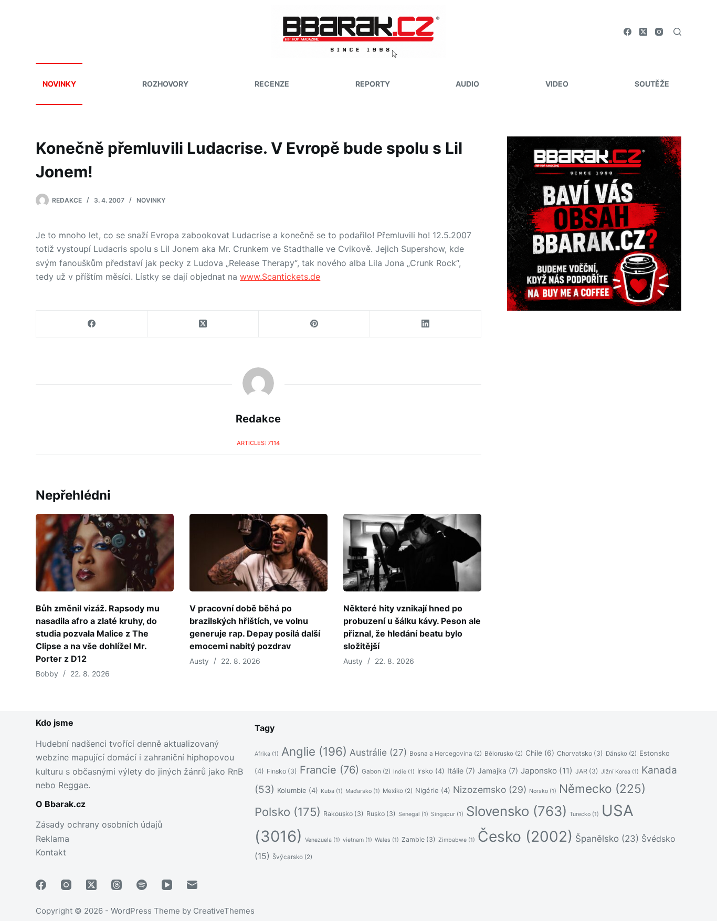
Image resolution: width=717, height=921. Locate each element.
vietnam (357, 840)
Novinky (59, 83)
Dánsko (621, 753)
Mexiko (398, 791)
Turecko (584, 814)
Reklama (52, 838)
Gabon (376, 771)
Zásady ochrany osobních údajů (99, 824)
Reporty (372, 83)
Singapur (447, 814)
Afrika (267, 753)
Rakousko (343, 814)
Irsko (431, 771)
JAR (586, 771)
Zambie (419, 839)
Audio (467, 83)
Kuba (332, 791)
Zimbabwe (456, 840)
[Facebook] (627, 32)
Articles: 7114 (258, 443)
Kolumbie (297, 790)
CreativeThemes (224, 911)
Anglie (314, 751)
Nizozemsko (489, 789)
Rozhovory (165, 83)
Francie (329, 770)
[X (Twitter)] (643, 32)
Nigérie (432, 790)
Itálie (461, 770)
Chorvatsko (580, 753)
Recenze (272, 83)
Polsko (288, 812)
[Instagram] (659, 32)
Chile (539, 753)
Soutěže (652, 83)
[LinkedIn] (425, 324)
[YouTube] (167, 885)
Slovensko (516, 811)
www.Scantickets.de (280, 276)
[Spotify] (141, 885)
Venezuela (322, 840)
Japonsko (547, 771)
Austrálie (378, 752)
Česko (525, 836)
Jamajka (498, 770)
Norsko (542, 791)
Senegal (413, 814)
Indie (404, 771)
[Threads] (116, 885)
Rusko (381, 814)
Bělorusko (503, 753)
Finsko (282, 771)
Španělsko (607, 838)
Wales (387, 840)
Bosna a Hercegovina (445, 753)
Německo (602, 788)
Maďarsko (362, 791)
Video (556, 83)
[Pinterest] (314, 324)
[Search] (677, 32)
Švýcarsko (292, 857)
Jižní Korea (620, 771)
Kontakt (51, 852)
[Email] (192, 885)
